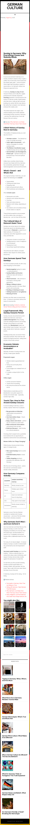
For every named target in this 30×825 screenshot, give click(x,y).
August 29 (9, 17)
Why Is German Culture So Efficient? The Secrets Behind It (14, 755)
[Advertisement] (15, 34)
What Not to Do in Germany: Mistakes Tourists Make (12, 698)
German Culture (15, 6)
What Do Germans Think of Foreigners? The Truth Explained (13, 774)
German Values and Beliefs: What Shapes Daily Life (14, 793)
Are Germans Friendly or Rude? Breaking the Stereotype (13, 813)
